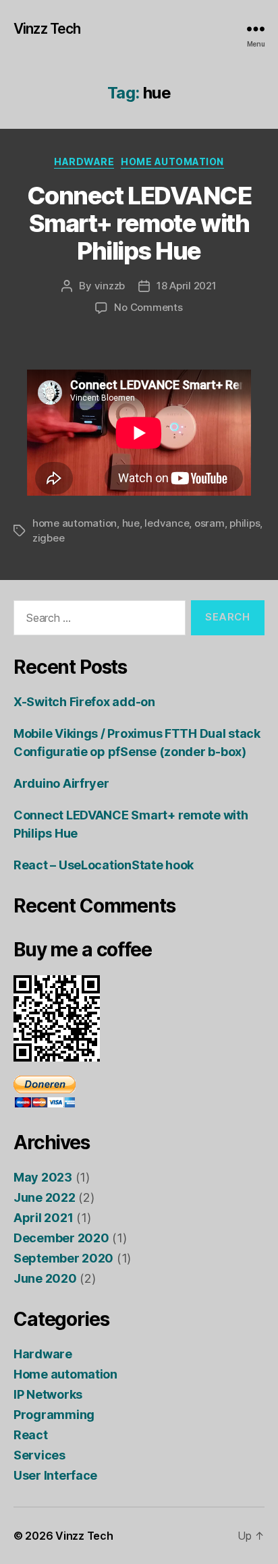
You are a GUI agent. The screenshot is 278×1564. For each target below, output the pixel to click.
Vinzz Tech (46, 29)
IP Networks (47, 1394)
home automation (74, 523)
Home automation (172, 161)
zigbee (48, 537)
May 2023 (42, 1177)
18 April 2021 (187, 285)
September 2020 (63, 1258)
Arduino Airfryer (61, 783)
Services (39, 1455)
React (30, 1435)
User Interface (55, 1475)
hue (131, 523)
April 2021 (43, 1218)
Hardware (84, 161)
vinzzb (109, 285)
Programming (53, 1415)
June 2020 (45, 1278)
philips (244, 523)
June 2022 (44, 1197)
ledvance (166, 523)
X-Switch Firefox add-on (84, 702)
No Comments (148, 307)
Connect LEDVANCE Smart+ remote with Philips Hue (139, 223)
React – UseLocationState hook (103, 865)
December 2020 (61, 1238)
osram (209, 523)
